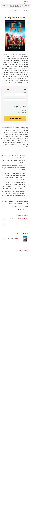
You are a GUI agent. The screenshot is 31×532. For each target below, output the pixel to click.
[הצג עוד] (4, 239)
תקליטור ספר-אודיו (22, 218)
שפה (24, 97)
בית (26, 10)
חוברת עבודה (24, 224)
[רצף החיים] (25, 238)
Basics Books (18, 10)
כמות (24, 92)
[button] (15, 35)
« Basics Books (22, 250)
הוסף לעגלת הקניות (15, 118)
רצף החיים (17, 238)
